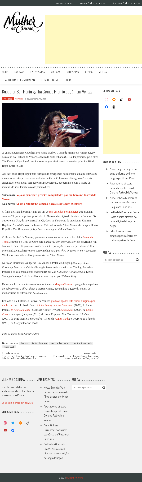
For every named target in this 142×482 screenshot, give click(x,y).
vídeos (103, 71)
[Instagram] (106, 100)
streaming (73, 71)
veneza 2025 (9, 346)
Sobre (68, 80)
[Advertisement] (93, 39)
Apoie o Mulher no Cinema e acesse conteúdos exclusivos (49, 204)
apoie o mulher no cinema (20, 80)
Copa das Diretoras (63, 3)
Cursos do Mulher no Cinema (126, 3)
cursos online (50, 80)
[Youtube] (129, 100)
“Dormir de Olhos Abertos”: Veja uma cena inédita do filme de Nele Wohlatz (24, 357)
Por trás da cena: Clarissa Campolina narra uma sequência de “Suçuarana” (76, 357)
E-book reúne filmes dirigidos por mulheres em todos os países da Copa (123, 235)
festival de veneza (39, 343)
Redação (19, 98)
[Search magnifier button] (137, 259)
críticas (55, 71)
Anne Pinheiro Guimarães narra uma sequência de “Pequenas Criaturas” (123, 202)
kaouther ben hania (59, 343)
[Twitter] (13, 423)
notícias (19, 71)
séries (89, 71)
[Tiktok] (121, 100)
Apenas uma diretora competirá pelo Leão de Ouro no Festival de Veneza (124, 188)
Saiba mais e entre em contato (17, 402)
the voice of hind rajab (82, 343)
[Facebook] (106, 107)
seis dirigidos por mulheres (63, 211)
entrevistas (37, 71)
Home (5, 71)
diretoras (24, 343)
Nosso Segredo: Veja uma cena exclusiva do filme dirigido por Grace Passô (123, 173)
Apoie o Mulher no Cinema (92, 3)
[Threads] (114, 107)
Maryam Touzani (64, 284)
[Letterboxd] (114, 100)
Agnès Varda (62, 318)
